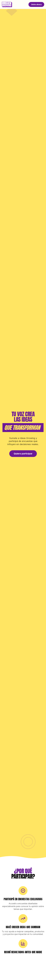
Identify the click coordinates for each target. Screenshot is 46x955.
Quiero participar (23, 453)
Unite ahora (36, 4)
